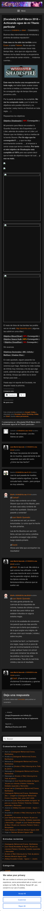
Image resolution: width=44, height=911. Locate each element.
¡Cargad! (27, 412)
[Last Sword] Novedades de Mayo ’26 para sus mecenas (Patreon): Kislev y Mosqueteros (22, 824)
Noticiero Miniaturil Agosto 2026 (28, 830)
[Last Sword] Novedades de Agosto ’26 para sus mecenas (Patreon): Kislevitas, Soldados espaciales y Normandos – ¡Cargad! (22, 819)
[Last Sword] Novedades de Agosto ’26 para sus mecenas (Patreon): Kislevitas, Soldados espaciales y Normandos (22, 783)
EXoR (24, 30)
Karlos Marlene (10, 830)
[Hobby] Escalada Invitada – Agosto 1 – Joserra (21, 859)
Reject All (22, 906)
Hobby (33, 412)
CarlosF (15, 497)
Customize (22, 900)
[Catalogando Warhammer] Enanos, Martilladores (21, 844)
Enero (6, 45)
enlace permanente (22, 416)
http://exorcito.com (24, 328)
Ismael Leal (9, 788)
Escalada (18, 414)
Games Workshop (27, 414)
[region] (22, 891)
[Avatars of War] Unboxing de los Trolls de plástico (22, 854)
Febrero (19, 45)
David (14, 544)
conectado (21, 699)
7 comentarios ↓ (33, 30)
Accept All (22, 893)
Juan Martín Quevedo (17, 447)
